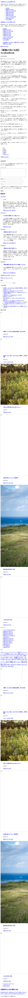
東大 (4, 661)
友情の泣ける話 (7, 32)
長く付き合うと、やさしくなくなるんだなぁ (14, 298)
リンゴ (4, 199)
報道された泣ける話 (8, 31)
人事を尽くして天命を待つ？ (10, 295)
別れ (20, 654)
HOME (5, 28)
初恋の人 (5, 296)
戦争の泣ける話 (7, 38)
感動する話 (14, 659)
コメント (3, 167)
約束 (3, 666)
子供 (21, 655)
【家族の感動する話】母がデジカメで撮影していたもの (14, 264)
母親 (13, 662)
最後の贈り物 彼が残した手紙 (9, 569)
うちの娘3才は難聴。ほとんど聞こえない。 (12, 215)
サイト (2, 184)
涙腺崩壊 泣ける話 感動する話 (8, 1)
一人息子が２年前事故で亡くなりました (13, 302)
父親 (9, 664)
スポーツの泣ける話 (8, 37)
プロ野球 (19, 652)
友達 (5, 655)
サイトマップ (6, 986)
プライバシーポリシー (8, 983)
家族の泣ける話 (7, 34)
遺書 (9, 666)
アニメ (8, 652)
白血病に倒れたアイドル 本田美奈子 (10, 477)
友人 (24, 654)
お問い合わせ (6, 985)
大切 (11, 655)
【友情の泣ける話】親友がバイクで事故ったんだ (15, 306)
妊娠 (18, 655)
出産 (16, 654)
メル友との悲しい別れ (7, 619)
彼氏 (12, 657)
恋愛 (17, 657)
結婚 (6, 666)
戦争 (20, 659)
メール (3, 181)
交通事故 (8, 654)
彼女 (8, 657)
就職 (3, 657)
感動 (3, 659)
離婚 (12, 666)
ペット (24, 652)
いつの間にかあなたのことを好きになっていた (14, 303)
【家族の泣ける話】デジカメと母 (10, 231)
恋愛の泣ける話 (7, 35)
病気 (23, 664)
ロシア (2, 654)
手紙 (23, 659)
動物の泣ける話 (7, 29)
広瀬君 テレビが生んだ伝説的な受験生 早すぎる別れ (14, 331)
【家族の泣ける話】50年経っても (10, 248)
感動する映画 (8, 659)
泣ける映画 (6, 39)
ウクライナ (13, 652)
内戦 (12, 654)
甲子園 (19, 664)
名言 (8, 655)
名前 (2, 179)
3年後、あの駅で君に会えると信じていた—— (12, 407)
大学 (14, 655)
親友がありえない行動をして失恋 (11, 300)
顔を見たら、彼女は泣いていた (10, 290)
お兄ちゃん (3, 652)
